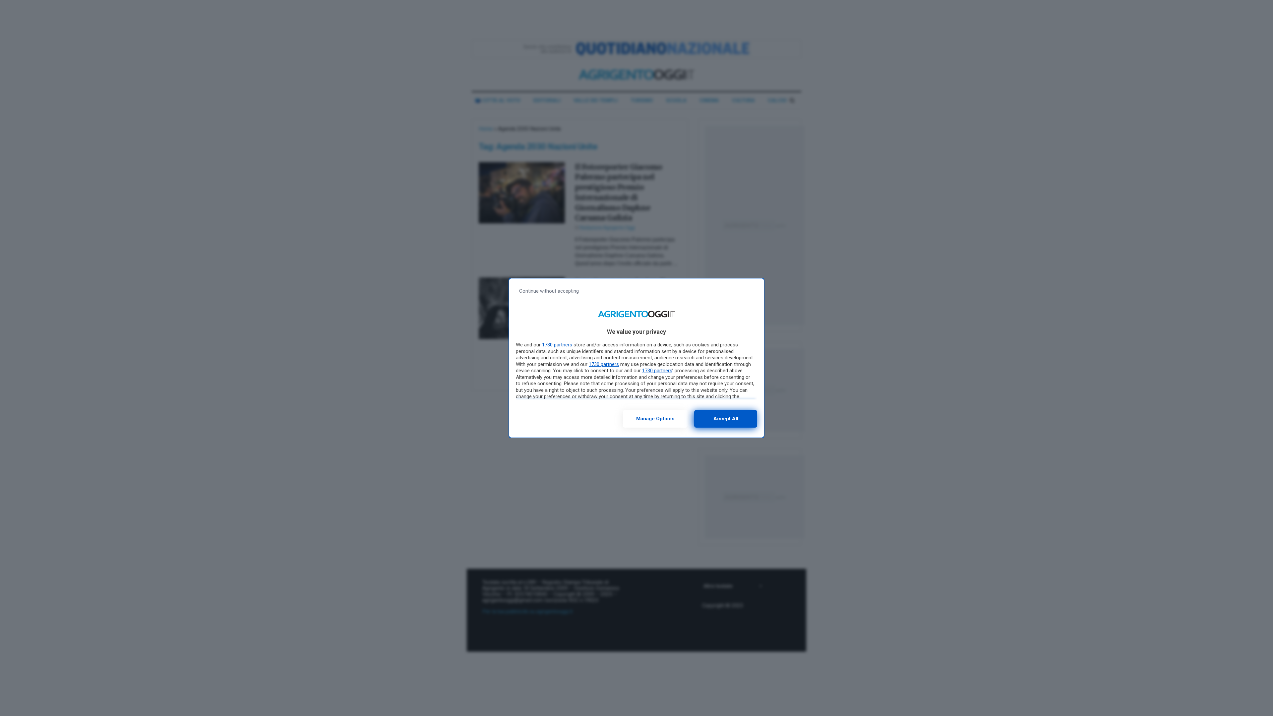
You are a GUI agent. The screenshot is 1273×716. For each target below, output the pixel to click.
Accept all (725, 419)
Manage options (655, 419)
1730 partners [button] (557, 345)
